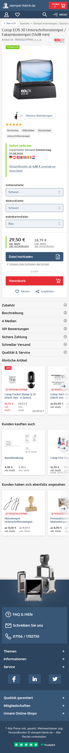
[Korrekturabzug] (21, 443)
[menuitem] (60, 14)
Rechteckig (12, 130)
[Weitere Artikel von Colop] (59, 40)
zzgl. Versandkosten (19, 246)
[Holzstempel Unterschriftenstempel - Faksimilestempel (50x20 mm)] (21, 504)
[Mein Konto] (6, 14)
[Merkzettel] (17, 14)
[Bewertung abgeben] (14, 125)
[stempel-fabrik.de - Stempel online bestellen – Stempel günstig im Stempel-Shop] (19, 5)
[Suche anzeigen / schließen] (44, 14)
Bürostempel (44, 130)
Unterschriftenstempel (18, 136)
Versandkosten (17, 732)
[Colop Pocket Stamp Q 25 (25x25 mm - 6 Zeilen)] (21, 380)
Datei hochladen (21, 257)
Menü (63, 14)
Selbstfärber (28, 130)
